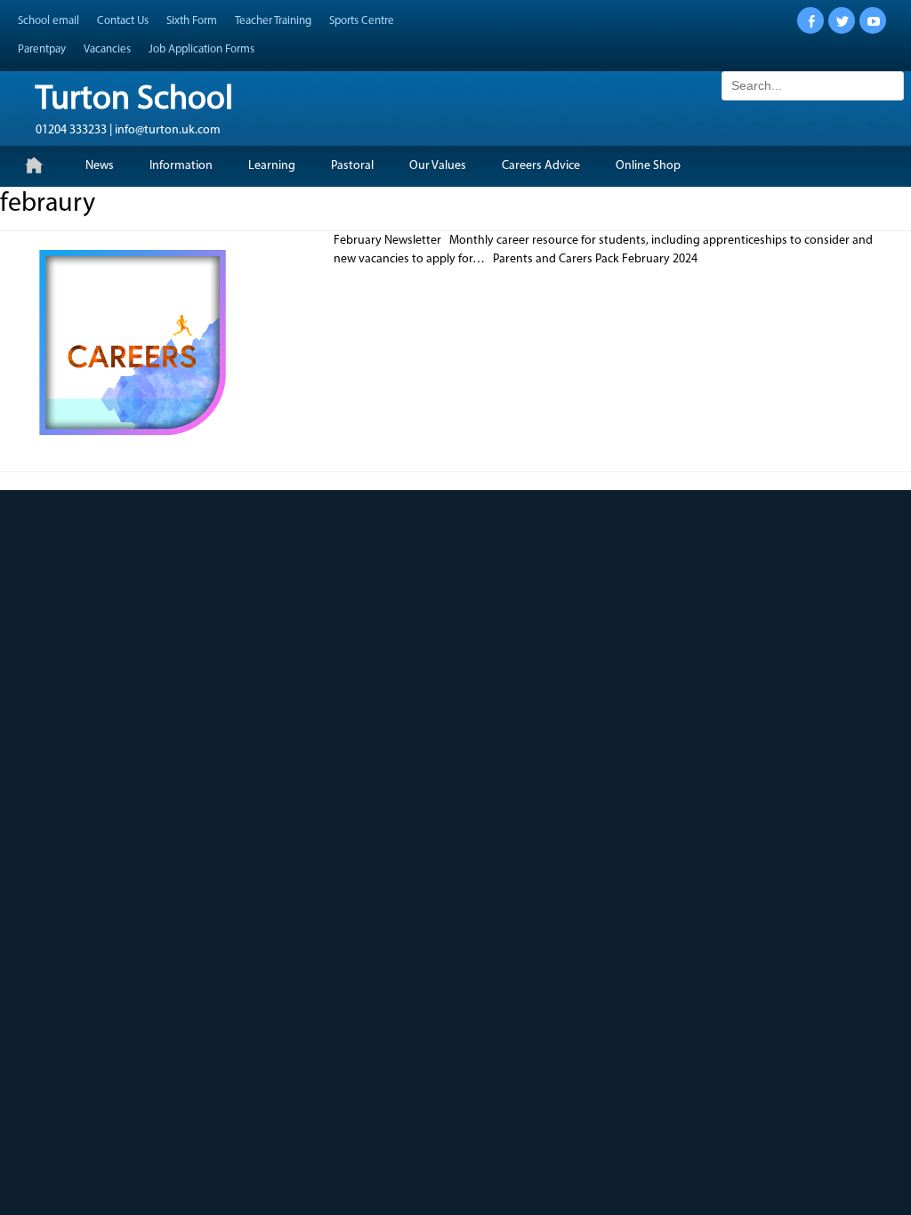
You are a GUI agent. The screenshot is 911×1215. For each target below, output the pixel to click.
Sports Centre (361, 21)
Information (181, 166)
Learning (271, 166)
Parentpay (42, 49)
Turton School (134, 100)
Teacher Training (273, 21)
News (99, 166)
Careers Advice (541, 166)
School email (48, 21)
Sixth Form (191, 21)
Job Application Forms (201, 49)
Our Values (437, 166)
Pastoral (352, 166)
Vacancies (107, 49)
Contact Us (123, 21)
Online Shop (648, 166)
